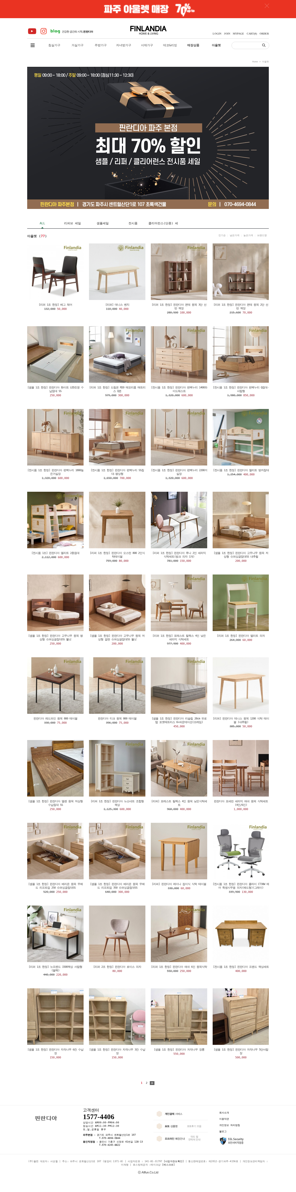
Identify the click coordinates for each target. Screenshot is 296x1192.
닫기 (266, 5)
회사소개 (224, 1112)
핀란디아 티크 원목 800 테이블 (117, 718)
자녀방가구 (123, 45)
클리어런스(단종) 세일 (163, 224)
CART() (252, 33)
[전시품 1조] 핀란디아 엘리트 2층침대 (55, 553)
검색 (265, 45)
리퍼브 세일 (72, 223)
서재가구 (147, 45)
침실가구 (54, 45)
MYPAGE (238, 33)
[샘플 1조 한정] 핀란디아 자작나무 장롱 (179, 1049)
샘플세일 (103, 223)
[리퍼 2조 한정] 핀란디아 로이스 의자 (117, 966)
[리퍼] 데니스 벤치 (117, 304)
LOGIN (217, 33)
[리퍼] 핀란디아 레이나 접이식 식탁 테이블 (179, 884)
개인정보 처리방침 (229, 1125)
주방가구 (101, 45)
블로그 (223, 1131)
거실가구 (77, 45)
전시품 (133, 223)
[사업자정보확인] (174, 1161)
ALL (42, 223)
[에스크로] (168, 1164)
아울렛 (265, 61)
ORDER (264, 33)
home (255, 61)
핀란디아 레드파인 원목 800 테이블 (55, 718)
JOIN (227, 33)
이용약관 (224, 1119)
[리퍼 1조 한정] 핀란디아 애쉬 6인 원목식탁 (179, 966)
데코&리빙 (170, 45)
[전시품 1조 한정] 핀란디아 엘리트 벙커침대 (241, 470)
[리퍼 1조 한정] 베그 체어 (55, 304)
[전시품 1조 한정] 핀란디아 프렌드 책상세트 (241, 966)
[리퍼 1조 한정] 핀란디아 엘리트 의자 (241, 635)
